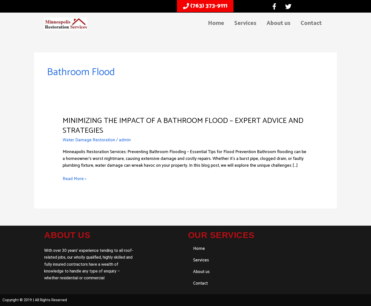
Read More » (74, 179)
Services (245, 23)
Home (216, 23)
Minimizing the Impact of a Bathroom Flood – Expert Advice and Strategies (183, 126)
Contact (311, 23)
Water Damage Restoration (89, 140)
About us (278, 23)
